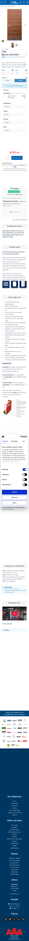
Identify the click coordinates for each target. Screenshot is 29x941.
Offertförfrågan (14, 874)
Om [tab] (24, 441)
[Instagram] (14, 919)
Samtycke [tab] (5, 441)
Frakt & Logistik (14, 867)
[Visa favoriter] (24, 2)
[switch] (25, 474)
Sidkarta (14, 815)
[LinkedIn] (19, 919)
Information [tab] (14, 441)
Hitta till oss (13, 894)
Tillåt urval (14, 497)
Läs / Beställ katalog (14, 860)
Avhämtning (14, 869)
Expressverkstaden (14, 865)
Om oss (14, 801)
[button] (25, 25)
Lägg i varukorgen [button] (17, 158)
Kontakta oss (14, 806)
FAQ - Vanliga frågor (14, 810)
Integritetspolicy (14, 848)
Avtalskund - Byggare (14, 858)
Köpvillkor (14, 827)
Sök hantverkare (14, 863)
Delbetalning (14, 872)
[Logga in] (20, 2)
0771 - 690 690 (15, 906)
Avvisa (14, 503)
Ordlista (14, 808)
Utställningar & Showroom (14, 812)
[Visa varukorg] (27, 2)
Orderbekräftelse (14, 829)
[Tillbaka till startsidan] (14, 2)
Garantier (14, 836)
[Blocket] (23, 919)
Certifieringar (14, 803)
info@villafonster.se (15, 904)
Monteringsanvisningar (14, 832)
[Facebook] (6, 919)
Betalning (14, 841)
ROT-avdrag (14, 825)
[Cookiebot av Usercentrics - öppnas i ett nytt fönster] (20, 437)
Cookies (14, 846)
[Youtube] (10, 919)
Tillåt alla (14, 492)
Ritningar (14, 834)
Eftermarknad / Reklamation (14, 839)
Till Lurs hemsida (7, 623)
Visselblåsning (14, 843)
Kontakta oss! (19, 85)
